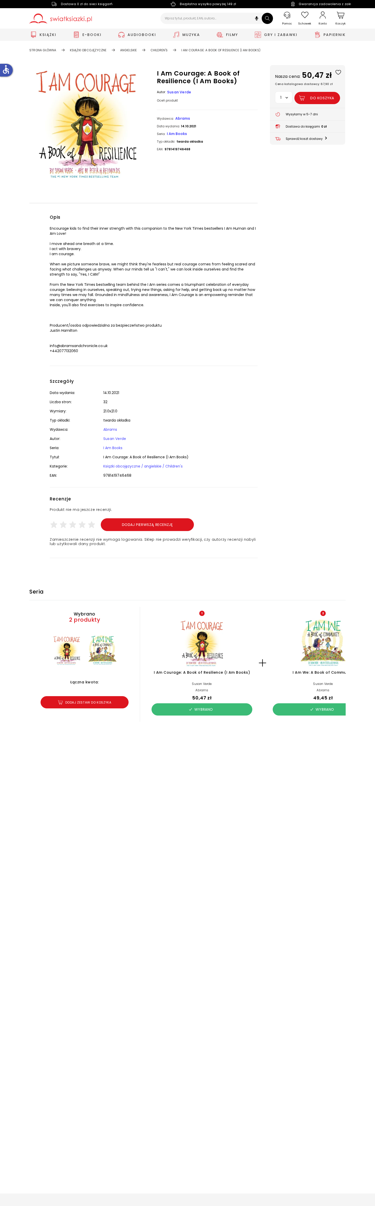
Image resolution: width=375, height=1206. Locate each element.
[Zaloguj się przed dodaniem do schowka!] (338, 72)
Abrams (182, 118)
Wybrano (203, 709)
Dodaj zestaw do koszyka (88, 702)
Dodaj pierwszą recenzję (147, 524)
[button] (256, 19)
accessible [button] (6, 69)
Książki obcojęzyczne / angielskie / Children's (143, 466)
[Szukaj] (267, 18)
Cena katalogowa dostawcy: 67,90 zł (304, 84)
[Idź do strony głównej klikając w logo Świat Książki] (60, 18)
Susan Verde (179, 92)
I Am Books (177, 133)
